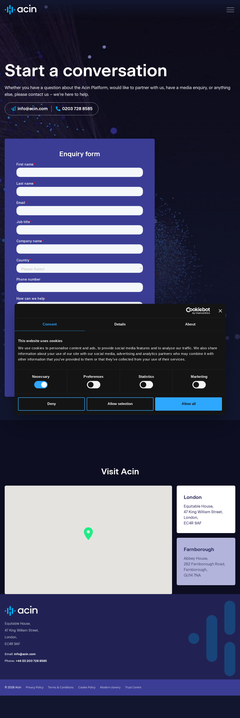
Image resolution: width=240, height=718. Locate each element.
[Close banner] (220, 310)
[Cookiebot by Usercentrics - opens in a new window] (189, 310)
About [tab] (190, 324)
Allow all (189, 404)
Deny (51, 404)
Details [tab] (120, 324)
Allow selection (120, 404)
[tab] (206, 509)
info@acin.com (25, 654)
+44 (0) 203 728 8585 (31, 661)
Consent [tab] (50, 324)
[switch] (93, 384)
